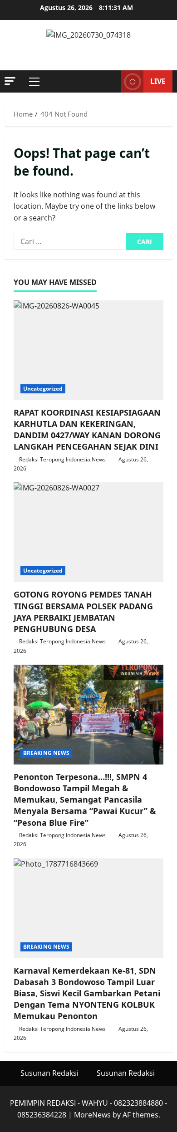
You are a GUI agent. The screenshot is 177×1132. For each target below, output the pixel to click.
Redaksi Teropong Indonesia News (62, 459)
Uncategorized (43, 388)
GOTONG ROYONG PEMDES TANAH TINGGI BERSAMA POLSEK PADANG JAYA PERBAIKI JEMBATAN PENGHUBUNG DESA (83, 611)
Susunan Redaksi (49, 1073)
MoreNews (92, 1115)
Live (158, 81)
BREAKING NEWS (46, 753)
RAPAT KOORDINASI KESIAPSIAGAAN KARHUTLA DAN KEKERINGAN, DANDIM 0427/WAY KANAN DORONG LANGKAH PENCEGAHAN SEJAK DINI (87, 429)
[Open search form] (110, 81)
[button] (10, 81)
